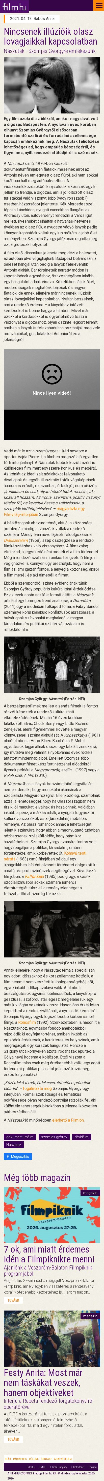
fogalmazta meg (37, 1088)
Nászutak (13, 1145)
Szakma (92, 1467)
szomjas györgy (54, 1137)
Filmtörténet (77, 1467)
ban (34, 876)
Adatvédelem (63, 1459)
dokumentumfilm (20, 1137)
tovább (13, 1300)
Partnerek (20, 1459)
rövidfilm (82, 1137)
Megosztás (19, 1157)
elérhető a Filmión (68, 1120)
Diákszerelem (16, 540)
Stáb (8, 1459)
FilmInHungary (58, 1467)
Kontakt (46, 1459)
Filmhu (31, 1467)
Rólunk (34, 1459)
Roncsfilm (27, 1022)
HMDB (42, 1467)
